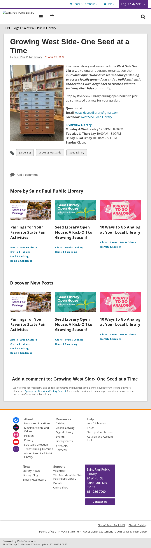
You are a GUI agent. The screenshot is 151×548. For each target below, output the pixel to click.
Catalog (60, 423)
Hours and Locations (37, 423)
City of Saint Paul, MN (111, 525)
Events (60, 436)
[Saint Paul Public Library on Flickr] (16, 427)
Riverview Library (79, 125)
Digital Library (64, 432)
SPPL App (62, 445)
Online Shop (60, 487)
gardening (25, 153)
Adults (14, 247)
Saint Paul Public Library (39, 28)
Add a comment (27, 175)
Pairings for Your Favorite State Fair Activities (28, 232)
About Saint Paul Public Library (38, 455)
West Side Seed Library (96, 117)
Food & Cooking (19, 256)
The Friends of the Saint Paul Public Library (68, 476)
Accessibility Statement (98, 531)
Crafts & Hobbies (20, 252)
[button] (83, 4)
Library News (31, 470)
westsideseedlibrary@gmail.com (96, 113)
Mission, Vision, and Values (36, 429)
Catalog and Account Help (100, 438)
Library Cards (64, 441)
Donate (58, 483)
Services (61, 450)
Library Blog (30, 475)
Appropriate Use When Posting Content (45, 391)
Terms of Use (47, 531)
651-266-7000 (96, 492)
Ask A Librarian (96, 423)
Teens (113, 242)
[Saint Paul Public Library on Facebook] (16, 420)
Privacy (28, 440)
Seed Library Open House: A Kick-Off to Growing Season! (73, 232)
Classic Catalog (65, 428)
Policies (29, 435)
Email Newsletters (34, 479)
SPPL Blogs (11, 28)
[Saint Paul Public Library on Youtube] (16, 442)
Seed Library (76, 153)
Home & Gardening (21, 260)
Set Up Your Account (100, 432)
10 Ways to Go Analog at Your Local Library (120, 230)
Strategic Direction (36, 444)
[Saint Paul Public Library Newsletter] (16, 449)
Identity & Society (110, 246)
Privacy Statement (69, 531)
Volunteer (59, 470)
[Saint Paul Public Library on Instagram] (16, 435)
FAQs (90, 428)
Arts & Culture (28, 247)
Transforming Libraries (38, 449)
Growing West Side (50, 153)
